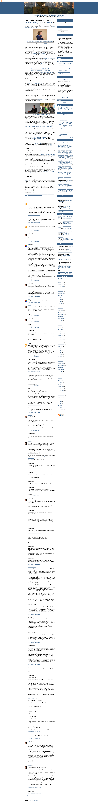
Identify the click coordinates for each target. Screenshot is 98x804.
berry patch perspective (62, 147)
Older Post (54, 797)
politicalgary (69, 164)
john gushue (69, 185)
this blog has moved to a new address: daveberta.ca (49, 15)
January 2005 (60, 412)
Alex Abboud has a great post (41, 450)
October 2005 (60, 392)
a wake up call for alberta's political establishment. (38, 20)
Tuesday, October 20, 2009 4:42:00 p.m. (34, 614)
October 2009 (60, 291)
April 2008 (60, 329)
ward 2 (70, 272)
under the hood (60, 175)
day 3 (64, 259)
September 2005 (61, 395)
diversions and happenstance (63, 155)
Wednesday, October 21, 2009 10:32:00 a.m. (34, 738)
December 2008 (61, 312)
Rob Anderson (41, 138)
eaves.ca (60, 117)
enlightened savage (61, 157)
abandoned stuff (69, 180)
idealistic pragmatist (61, 160)
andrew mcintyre (61, 146)
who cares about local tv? (68, 221)
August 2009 (60, 295)
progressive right (70, 189)
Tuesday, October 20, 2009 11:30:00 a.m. (34, 495)
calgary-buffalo (64, 263)
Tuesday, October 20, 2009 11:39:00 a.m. (34, 507)
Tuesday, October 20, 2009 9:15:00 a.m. (34, 430)
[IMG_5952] (32, 113)
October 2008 (60, 316)
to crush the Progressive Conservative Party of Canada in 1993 (40, 145)
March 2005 (60, 407)
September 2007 (61, 344)
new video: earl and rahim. (63, 66)
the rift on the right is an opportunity (48, 154)
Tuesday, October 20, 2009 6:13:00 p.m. (34, 642)
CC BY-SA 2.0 (47, 70)
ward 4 (62, 273)
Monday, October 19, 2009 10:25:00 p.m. (34, 405)
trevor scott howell (61, 174)
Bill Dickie (29, 136)
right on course (64, 167)
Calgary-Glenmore (30, 194)
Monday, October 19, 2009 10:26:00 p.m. (34, 412)
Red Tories (30, 137)
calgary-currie (70, 263)
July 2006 (59, 373)
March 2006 (60, 382)
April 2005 (60, 405)
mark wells (68, 162)
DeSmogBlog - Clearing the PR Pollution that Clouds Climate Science (65, 123)
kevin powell (65, 161)
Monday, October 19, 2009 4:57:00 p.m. (34, 302)
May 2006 (60, 378)
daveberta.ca (30, 6)
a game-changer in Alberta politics (32, 23)
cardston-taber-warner (62, 266)
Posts (60, 29)
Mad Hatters (61, 128)
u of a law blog (69, 174)
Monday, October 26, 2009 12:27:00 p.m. (34, 793)
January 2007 (60, 361)
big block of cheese (66, 148)
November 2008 (61, 314)
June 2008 (60, 325)
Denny (29, 244)
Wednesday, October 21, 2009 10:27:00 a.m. (34, 731)
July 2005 (59, 399)
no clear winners (66, 233)
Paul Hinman (43, 63)
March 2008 (60, 331)
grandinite (70, 158)
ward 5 (66, 273)
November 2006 (61, 365)
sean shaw (66, 190)
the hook (65, 186)
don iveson (60, 156)
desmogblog (60, 184)
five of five (68, 157)
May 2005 (60, 403)
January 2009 (60, 310)
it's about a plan (65, 238)
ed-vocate (71, 156)
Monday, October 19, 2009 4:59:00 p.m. (34, 321)
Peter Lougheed (44, 134)
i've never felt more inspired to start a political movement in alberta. (65, 204)
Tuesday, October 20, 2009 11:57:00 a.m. (34, 525)
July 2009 (59, 297)
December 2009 (61, 286)
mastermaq (60, 163)
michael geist (62, 187)
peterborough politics (62, 189)
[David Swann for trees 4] (36, 68)
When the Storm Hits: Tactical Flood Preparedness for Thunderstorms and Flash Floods (65, 131)
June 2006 (60, 375)
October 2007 (60, 342)
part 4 (63, 247)
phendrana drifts (63, 164)
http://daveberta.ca (58, 16)
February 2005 (60, 409)
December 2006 (61, 363)
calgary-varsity (67, 265)
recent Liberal (34, 53)
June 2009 (60, 299)
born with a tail (61, 181)
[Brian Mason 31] (45, 68)
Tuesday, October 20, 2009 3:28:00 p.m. (34, 564)
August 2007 (60, 346)
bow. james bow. (67, 181)
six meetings (63, 169)
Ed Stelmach (45, 194)
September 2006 (61, 369)
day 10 (69, 259)
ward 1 (67, 272)
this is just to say (70, 173)
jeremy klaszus (69, 160)
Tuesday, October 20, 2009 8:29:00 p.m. (34, 672)
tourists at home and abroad (66, 252)
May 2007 (60, 352)
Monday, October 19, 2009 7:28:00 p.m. (34, 356)
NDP (36, 27)
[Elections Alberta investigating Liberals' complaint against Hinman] (40, 41)
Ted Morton (34, 138)
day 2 (65, 257)
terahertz (64, 172)
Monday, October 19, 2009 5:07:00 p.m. (34, 327)
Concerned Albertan (31, 202)
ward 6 (69, 273)
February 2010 (60, 282)
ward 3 (59, 273)
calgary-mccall (61, 265)
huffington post (66, 184)
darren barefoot (61, 182)
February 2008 (60, 333)
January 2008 (60, 335)
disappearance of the (35, 83)
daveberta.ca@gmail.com (63, 97)
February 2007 (60, 359)
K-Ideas (45, 43)
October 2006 (60, 367)
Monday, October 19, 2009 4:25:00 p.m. (34, 215)
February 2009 (60, 308)
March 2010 (60, 280)
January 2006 (60, 386)
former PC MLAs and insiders (35, 143)
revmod (59, 167)
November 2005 (61, 390)
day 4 (66, 259)
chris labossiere (65, 152)
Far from (52, 155)
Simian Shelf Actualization (64, 115)
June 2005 (60, 401)
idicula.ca (59, 185)
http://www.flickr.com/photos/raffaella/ (37, 114)
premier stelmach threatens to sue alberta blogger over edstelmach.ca (64, 256)
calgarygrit (60, 151)
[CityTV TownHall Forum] (47, 113)
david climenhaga (68, 153)
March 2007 (60, 356)
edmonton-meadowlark (62, 268)
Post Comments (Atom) (34, 800)
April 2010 (60, 278)
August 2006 (60, 371)
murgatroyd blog (66, 163)
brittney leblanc (69, 150)
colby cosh (71, 152)
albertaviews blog (61, 145)
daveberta (29, 233)
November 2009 (61, 288)
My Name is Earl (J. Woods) (65, 114)
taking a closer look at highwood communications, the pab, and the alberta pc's (65, 210)
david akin (66, 182)
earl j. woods (65, 156)
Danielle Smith (35, 194)
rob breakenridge (64, 168)
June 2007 (60, 350)
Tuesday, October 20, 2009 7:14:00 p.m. (34, 664)
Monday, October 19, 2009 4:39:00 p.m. (34, 241)
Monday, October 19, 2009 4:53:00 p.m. (34, 296)
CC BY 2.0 (48, 114)
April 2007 (60, 354)
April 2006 (60, 380)
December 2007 (61, 337)
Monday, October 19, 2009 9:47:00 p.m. (34, 385)
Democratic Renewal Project (47, 72)
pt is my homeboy (67, 166)
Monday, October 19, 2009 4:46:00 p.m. (34, 280)
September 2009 (61, 293)
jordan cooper (60, 186)
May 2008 (60, 327)
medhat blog (62, 162)
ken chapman (60, 161)
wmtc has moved (62, 135)
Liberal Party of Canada (42, 99)
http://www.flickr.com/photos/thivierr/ (37, 70)
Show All (71, 137)
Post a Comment (28, 795)
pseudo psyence (61, 166)
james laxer (64, 185)
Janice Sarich (44, 137)
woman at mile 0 (64, 192)
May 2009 (60, 301)
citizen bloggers (66, 222)
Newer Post (27, 797)
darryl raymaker (61, 153)
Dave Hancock (37, 137)
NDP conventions (42, 53)
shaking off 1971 (66, 234)
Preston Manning (30, 195)
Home (40, 797)
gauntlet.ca (65, 158)
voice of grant (60, 177)
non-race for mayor (61, 272)
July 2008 (59, 322)
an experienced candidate (36, 59)
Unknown (29, 225)
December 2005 (61, 388)
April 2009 (60, 303)
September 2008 (61, 318)
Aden (29, 343)
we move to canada (63, 134)
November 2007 (61, 339)
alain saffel (65, 142)
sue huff (63, 170)
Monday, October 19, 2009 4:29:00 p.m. (34, 222)
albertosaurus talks (65, 144)
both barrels (63, 150)
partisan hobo (68, 187)
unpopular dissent (67, 175)
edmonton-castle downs (65, 267)
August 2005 (60, 397)
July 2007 (59, 348)
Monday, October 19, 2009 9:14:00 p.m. (34, 371)
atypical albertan (68, 146)
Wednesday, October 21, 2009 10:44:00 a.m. (34, 787)
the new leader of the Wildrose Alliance (33, 22)
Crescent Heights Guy (32, 567)
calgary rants (65, 151)
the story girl (63, 173)
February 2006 (60, 384)
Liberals (32, 27)
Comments (61, 31)
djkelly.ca (71, 155)
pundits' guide (61, 190)
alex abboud (67, 145)
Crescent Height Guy (31, 698)
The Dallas (30, 415)
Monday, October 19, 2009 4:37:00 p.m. (34, 230)
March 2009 (60, 305)
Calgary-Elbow (47, 61)
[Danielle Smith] (40, 39)
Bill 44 (28, 160)
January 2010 (60, 284)
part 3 (60, 247)
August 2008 (60, 320)
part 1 (70, 246)
